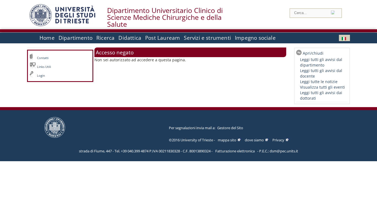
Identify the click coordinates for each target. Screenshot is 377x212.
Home (47, 37)
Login (41, 76)
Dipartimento (75, 37)
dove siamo (254, 139)
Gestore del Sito (230, 127)
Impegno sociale (255, 37)
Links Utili (44, 67)
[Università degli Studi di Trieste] (62, 24)
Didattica (129, 37)
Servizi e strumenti (207, 37)
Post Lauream (162, 37)
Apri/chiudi (313, 53)
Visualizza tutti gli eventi (322, 87)
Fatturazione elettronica (235, 151)
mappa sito (227, 139)
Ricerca (105, 37)
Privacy (278, 139)
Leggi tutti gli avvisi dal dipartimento (321, 62)
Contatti (43, 58)
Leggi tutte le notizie (319, 81)
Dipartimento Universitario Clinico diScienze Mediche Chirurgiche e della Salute (165, 17)
